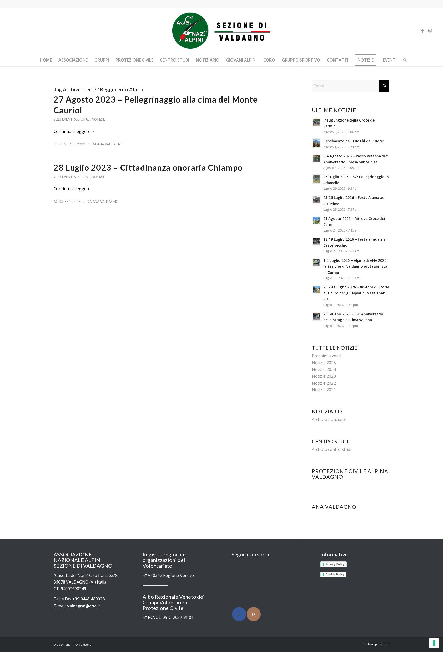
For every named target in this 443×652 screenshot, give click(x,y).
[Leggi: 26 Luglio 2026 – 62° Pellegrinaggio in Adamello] (316, 179)
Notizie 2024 (324, 369)
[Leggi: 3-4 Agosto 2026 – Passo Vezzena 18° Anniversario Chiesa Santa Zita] (316, 158)
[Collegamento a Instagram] (430, 30)
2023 (57, 119)
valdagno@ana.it (83, 606)
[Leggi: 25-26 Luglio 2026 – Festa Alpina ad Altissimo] (316, 199)
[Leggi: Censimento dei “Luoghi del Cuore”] (316, 143)
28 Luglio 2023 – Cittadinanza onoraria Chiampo (148, 168)
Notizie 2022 (324, 383)
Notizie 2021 (324, 390)
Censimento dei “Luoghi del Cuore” (353, 140)
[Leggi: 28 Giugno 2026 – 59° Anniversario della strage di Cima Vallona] (316, 316)
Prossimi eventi (326, 356)
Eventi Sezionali (76, 119)
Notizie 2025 (324, 362)
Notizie (98, 119)
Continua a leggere (72, 131)
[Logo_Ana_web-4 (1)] (221, 30)
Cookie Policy (335, 574)
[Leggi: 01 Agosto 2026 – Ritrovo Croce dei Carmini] (316, 220)
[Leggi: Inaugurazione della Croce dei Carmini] (316, 122)
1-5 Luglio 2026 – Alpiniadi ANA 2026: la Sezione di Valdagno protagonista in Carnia (355, 266)
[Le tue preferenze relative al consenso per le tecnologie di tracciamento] (434, 643)
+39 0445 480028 (88, 599)
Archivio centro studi (331, 449)
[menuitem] (45, 60)
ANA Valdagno (110, 144)
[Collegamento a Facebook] (422, 30)
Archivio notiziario (329, 419)
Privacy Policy (335, 564)
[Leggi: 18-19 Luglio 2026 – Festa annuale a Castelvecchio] (316, 241)
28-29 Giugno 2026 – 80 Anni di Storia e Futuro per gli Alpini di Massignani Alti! (356, 293)
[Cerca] (403, 60)
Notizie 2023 (324, 376)
